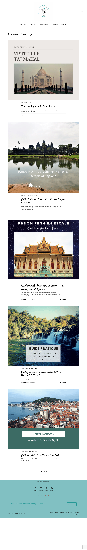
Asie (22, 102)
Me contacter (76, 512)
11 (46, 471)
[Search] (82, 11)
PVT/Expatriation (33, 24)
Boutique (62, 512)
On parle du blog (54, 512)
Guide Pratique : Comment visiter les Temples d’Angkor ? (43, 200)
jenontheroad (25, 115)
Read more (63, 115)
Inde (31, 102)
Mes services (64, 24)
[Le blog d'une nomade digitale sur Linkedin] (45, 495)
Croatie (31, 368)
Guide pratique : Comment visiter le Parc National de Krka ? (41, 373)
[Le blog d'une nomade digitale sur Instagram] (38, 495)
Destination (23, 24)
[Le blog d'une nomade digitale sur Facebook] (48, 495)
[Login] (85, 11)
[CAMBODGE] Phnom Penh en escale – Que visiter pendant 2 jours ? (42, 287)
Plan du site (76, 514)
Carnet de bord (44, 24)
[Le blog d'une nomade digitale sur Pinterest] (41, 495)
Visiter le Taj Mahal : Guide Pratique (39, 106)
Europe (35, 368)
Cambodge (26, 195)
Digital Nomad (54, 24)
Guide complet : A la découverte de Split (40, 455)
